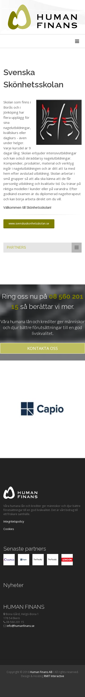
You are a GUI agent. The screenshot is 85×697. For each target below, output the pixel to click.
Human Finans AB (41, 672)
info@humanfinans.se (20, 626)
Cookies (8, 529)
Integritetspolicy (13, 521)
